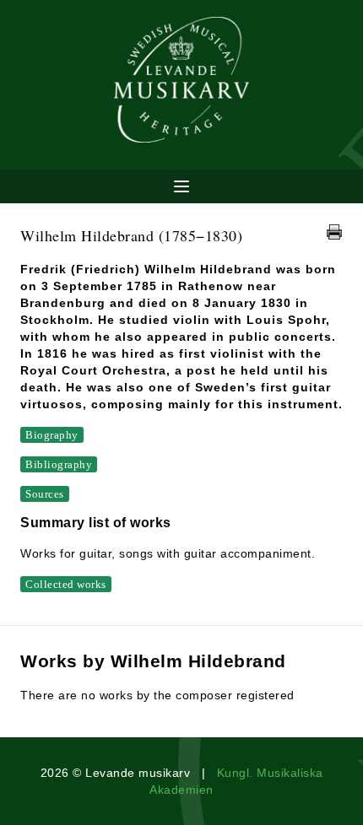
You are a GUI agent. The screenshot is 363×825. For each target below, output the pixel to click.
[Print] (334, 232)
